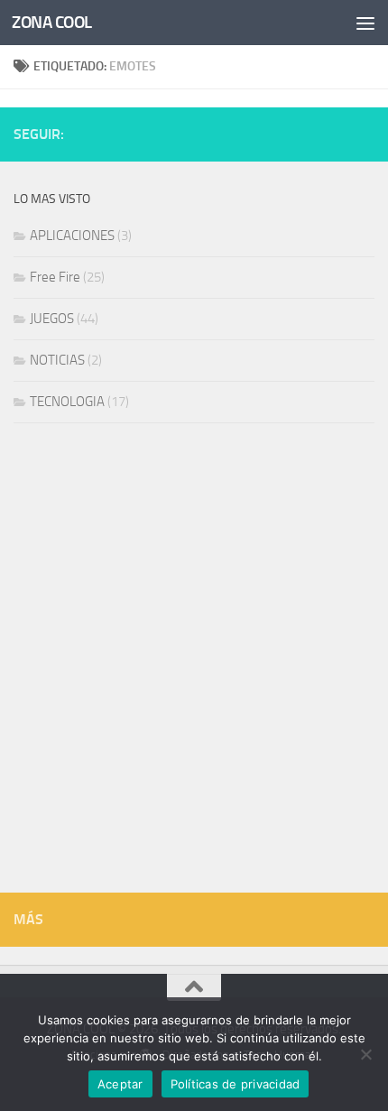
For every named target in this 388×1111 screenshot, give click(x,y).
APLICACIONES (72, 235)
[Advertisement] (194, 662)
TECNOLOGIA (67, 401)
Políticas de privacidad (235, 1084)
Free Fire (55, 277)
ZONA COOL (52, 22)
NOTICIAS (57, 360)
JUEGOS (52, 318)
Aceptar (120, 1084)
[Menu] (365, 22)
